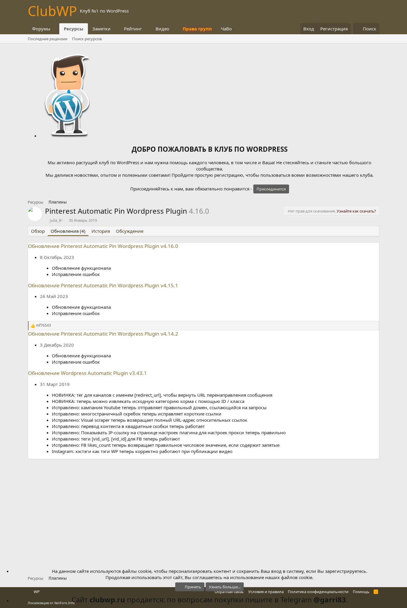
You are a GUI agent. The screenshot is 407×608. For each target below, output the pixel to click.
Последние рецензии (47, 38)
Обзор (38, 231)
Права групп (197, 29)
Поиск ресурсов (87, 38)
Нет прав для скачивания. (332, 211)
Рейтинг (133, 29)
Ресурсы (73, 29)
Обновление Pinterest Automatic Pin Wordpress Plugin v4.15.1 (103, 285)
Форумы (41, 29)
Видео (162, 29)
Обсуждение (129, 231)
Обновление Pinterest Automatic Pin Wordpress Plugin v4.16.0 (103, 246)
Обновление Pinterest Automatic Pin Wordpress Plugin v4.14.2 (103, 333)
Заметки (101, 29)
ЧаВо (226, 29)
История (100, 231)
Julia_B (55, 220)
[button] (55, 28)
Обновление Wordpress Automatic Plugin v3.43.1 (87, 373)
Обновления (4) (68, 231)
